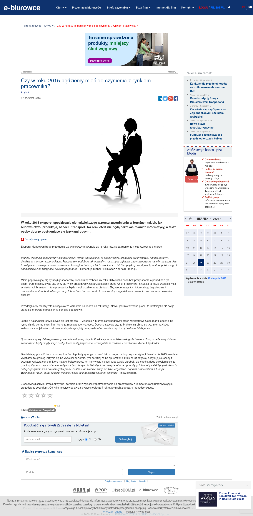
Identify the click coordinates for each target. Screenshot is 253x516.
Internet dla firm (166, 7)
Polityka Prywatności (138, 511)
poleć (37, 417)
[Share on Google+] (170, 98)
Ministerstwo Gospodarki (42, 410)
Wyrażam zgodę (112, 511)
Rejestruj (218, 7)
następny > (173, 71)
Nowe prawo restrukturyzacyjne (202, 125)
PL (244, 7)
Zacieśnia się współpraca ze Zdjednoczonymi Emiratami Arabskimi (208, 112)
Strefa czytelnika (118, 7)
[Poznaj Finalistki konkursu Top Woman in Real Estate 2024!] (209, 499)
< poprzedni (26, 71)
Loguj (203, 7)
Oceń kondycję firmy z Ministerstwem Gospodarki (207, 100)
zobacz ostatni (166, 425)
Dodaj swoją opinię (35, 239)
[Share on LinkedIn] (160, 98)
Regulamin (131, 481)
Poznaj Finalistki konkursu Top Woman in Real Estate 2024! (233, 496)
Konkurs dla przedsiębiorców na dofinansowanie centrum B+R (208, 87)
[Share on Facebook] (176, 98)
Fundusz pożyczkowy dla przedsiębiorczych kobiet (206, 136)
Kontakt (186, 7)
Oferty (60, 7)
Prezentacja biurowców (86, 7)
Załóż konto (193, 179)
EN (250, 7)
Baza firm (142, 7)
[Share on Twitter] (165, 98)
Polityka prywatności (113, 481)
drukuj (27, 417)
